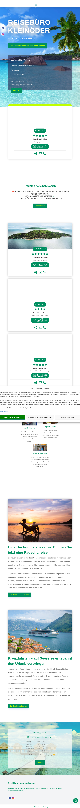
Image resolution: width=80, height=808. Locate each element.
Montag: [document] (28, 742)
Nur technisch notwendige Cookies (40, 417)
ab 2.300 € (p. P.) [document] (40, 304)
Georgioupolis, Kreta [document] (40, 142)
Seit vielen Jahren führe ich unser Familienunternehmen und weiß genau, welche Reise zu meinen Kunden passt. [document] (29, 436)
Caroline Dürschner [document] (40, 453)
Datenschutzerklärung (23, 788)
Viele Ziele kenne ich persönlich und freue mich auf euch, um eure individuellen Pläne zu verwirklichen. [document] (51, 434)
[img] (34, 146)
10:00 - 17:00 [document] (45, 742)
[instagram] (2, 35)
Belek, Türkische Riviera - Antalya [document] (40, 371)
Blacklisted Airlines (56, 788)
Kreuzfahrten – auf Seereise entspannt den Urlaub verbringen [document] (40, 661)
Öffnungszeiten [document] (40, 733)
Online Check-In (35, 788)
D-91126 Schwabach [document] (17, 74)
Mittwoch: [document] (29, 746)
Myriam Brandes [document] (50, 427)
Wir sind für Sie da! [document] (21, 60)
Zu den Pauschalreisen (19, 595)
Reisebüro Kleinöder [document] (40, 737)
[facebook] (2, 29)
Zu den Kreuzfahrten (18, 706)
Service (43, 788)
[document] (40, 139)
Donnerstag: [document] (30, 749)
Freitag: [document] (28, 751)
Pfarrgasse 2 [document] (15, 70)
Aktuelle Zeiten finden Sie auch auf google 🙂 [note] (40, 755)
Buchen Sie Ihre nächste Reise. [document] (20, 38)
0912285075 (20, 82)
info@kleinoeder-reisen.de (24, 85)
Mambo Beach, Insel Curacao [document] (40, 315)
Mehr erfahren (40, 206)
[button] (35, 154)
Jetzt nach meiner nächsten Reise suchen (27, 45)
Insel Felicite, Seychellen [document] (40, 260)
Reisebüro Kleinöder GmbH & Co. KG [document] (23, 66)
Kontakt (16, 90)
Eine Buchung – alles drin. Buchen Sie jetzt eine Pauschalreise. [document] (40, 549)
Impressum (11, 788)
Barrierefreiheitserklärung (16, 791)
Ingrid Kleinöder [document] (29, 428)
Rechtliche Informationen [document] (21, 783)
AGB (48, 788)
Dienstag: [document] (29, 744)
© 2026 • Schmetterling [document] (40, 807)
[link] (40, 132)
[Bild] (40, 448)
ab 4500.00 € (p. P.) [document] (40, 249)
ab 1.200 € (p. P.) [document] (40, 130)
